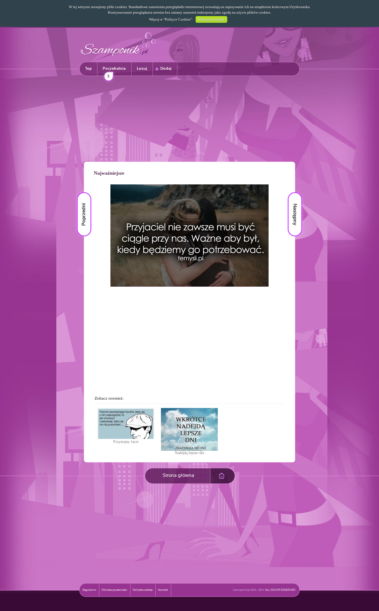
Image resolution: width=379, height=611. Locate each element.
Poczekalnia (114, 71)
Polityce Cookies (178, 19)
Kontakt (163, 590)
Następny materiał (291, 192)
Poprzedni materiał (80, 192)
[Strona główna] (118, 57)
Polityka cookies (143, 590)
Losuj (142, 69)
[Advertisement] (189, 119)
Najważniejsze (109, 173)
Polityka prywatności (114, 590)
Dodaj (165, 69)
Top (88, 69)
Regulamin (89, 590)
